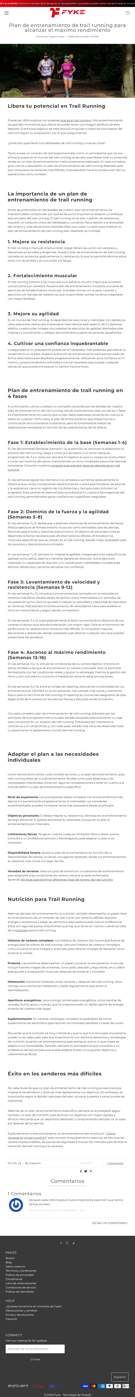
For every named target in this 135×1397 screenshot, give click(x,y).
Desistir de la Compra (19, 1324)
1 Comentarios (115, 1163)
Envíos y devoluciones (20, 1314)
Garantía (11, 1319)
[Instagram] (67, 1243)
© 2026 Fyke (52, 1394)
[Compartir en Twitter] (86, 1171)
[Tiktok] (74, 1243)
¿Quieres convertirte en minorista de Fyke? (34, 1306)
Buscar (10, 1258)
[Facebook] (61, 1243)
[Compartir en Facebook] (81, 1171)
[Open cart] (127, 12)
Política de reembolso (20, 1291)
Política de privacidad (20, 1275)
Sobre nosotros (15, 1266)
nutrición (21, 930)
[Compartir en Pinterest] (91, 1171)
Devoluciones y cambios (21, 1310)
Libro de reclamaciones (21, 1283)
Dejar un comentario (109, 1223)
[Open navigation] (6, 12)
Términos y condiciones (21, 1270)
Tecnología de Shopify (77, 1394)
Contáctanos (14, 1279)
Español (120, 1377)
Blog (9, 1262)
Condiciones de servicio (21, 1287)
